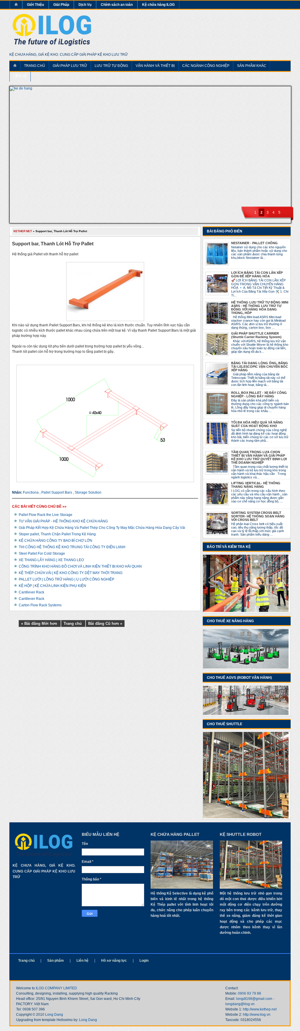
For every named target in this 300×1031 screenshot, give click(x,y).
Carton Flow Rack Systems (40, 605)
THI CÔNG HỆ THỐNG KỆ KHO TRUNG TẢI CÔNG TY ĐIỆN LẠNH (72, 547)
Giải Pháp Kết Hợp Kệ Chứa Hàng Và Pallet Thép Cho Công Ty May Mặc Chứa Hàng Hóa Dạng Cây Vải (102, 528)
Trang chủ (73, 623)
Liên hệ (82, 961)
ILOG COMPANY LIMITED (56, 988)
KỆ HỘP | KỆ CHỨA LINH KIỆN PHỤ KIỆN (52, 586)
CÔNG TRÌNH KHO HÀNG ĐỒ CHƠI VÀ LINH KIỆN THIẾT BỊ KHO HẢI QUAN (80, 566)
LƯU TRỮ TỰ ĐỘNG (111, 66)
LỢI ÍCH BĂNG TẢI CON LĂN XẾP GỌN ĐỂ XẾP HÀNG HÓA (257, 274)
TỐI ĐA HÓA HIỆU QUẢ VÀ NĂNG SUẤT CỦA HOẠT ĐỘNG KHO (257, 424)
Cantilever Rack (31, 592)
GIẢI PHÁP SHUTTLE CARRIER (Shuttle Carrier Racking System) (256, 335)
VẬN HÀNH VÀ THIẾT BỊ (155, 66)
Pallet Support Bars (57, 492)
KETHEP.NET (23, 231)
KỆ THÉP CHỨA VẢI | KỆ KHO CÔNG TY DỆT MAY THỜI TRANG (70, 573)
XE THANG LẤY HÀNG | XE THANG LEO (51, 560)
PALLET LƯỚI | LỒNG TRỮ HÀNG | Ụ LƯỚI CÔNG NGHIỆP (66, 579)
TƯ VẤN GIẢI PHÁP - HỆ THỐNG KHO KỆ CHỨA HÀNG (63, 521)
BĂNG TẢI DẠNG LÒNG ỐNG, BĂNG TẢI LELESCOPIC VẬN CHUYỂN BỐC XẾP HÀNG (259, 366)
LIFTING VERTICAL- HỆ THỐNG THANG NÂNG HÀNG (255, 484)
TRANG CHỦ (34, 66)
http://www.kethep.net (260, 1009)
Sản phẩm (55, 961)
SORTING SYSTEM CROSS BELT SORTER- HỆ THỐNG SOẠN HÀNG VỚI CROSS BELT (258, 516)
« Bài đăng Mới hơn (39, 623)
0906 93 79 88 (249, 993)
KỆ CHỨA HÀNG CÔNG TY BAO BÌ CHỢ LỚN (55, 541)
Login (144, 961)
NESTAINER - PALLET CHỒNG (254, 243)
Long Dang (54, 1015)
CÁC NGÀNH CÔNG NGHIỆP (205, 66)
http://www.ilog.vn (256, 1015)
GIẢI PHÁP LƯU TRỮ (70, 66)
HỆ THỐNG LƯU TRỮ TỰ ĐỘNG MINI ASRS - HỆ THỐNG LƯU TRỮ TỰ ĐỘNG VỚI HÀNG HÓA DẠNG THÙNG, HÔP (259, 308)
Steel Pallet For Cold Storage (42, 553)
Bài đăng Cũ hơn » (105, 623)
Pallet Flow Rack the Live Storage (45, 515)
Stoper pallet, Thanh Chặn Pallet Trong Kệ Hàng (57, 534)
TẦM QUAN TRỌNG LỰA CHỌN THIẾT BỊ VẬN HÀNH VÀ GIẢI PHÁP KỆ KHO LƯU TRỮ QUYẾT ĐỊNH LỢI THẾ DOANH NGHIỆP (259, 457)
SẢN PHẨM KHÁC (251, 66)
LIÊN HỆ (20, 76)
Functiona (31, 492)
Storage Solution (88, 492)
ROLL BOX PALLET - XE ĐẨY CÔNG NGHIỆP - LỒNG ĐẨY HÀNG (259, 394)
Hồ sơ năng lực (114, 961)
